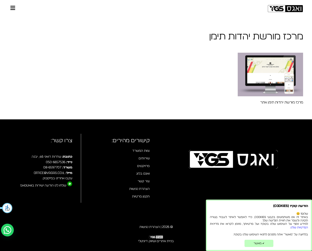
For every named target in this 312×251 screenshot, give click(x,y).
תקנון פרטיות (141, 196)
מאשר (259, 243)
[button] (6, 208)
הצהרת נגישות (139, 188)
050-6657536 (55, 162)
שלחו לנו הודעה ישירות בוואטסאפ (43, 185)
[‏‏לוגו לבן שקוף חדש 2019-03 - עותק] (156, 238)
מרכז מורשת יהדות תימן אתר (281, 102)
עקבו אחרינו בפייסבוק (57, 178)
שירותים (144, 158)
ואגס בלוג (143, 173)
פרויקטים (143, 166)
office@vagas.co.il (49, 173)
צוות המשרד (141, 150)
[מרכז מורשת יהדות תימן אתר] (270, 74)
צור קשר (144, 181)
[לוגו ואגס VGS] (285, 8)
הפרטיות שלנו (299, 227)
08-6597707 (52, 167)
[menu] (12, 8)
